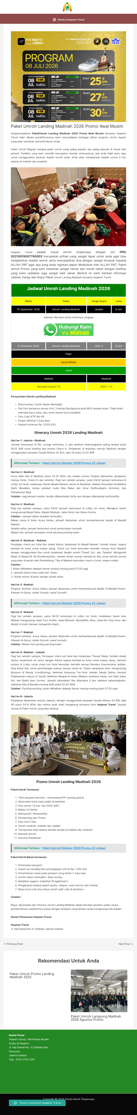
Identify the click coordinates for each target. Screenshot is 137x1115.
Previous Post (13, 944)
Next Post (126, 944)
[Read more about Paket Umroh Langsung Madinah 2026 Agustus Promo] (99, 990)
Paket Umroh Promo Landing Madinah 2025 (32, 975)
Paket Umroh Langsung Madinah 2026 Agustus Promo (96, 1017)
